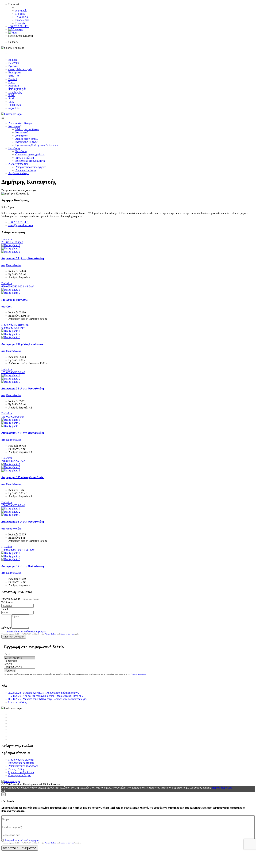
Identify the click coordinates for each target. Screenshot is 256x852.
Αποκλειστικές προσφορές (23, 765)
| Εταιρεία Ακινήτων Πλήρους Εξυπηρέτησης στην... (44, 692)
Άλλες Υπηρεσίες (18, 163)
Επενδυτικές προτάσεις (21, 762)
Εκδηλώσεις (22, 19)
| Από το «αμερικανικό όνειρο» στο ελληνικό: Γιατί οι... (45, 695)
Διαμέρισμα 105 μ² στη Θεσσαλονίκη (23, 477)
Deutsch (12, 79)
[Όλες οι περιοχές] (19, 657)
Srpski (11, 98)
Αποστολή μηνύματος (13, 636)
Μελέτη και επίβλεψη (27, 129)
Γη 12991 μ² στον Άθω (14, 299)
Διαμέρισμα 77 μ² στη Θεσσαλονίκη (22, 432)
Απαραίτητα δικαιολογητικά (30, 167)
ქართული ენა (17, 88)
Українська (14, 104)
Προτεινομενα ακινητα (20, 759)
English (12, 59)
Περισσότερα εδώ (222, 787)
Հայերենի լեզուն (20, 69)
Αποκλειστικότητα (25, 170)
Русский (13, 66)
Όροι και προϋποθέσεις (21, 772)
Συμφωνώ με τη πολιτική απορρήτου (26, 631)
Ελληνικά (13, 62)
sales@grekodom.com (20, 225)
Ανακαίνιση (21, 135)
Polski (11, 95)
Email (4, 609)
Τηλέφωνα (7, 602)
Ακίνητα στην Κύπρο (20, 123)
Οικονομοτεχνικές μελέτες (30, 154)
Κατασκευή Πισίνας (26, 141)
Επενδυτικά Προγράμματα (30, 160)
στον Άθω (7, 306)
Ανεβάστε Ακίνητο (18, 173)
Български (14, 72)
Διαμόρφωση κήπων (26, 138)
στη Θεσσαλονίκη (11, 265)
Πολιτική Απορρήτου (138, 674)
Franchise (20, 23)
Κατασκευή (14, 126)
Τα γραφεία (21, 16)
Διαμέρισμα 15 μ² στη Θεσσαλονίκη (22, 566)
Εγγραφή (10, 670)
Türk (11, 101)
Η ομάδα (20, 13)
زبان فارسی (15, 92)
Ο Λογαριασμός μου (19, 775)
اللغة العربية (15, 108)
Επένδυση (14, 148)
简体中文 (14, 75)
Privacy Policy (50, 634)
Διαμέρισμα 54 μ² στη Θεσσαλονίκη (22, 521)
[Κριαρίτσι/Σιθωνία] (19, 666)
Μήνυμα (6, 627)
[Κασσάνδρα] (19, 660)
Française (13, 85)
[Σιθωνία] (19, 663)
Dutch (11, 82)
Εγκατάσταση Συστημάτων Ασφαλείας (36, 145)
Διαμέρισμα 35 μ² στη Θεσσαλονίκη (22, 258)
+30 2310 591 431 (18, 26)
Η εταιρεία (21, 10)
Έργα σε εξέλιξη (24, 157)
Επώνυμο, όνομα (10, 598)
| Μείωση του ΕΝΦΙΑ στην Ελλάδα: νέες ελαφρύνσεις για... (48, 698)
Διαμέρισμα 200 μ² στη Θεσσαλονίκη (23, 344)
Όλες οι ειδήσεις (17, 702)
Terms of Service (67, 634)
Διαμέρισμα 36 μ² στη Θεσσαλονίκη (22, 388)
